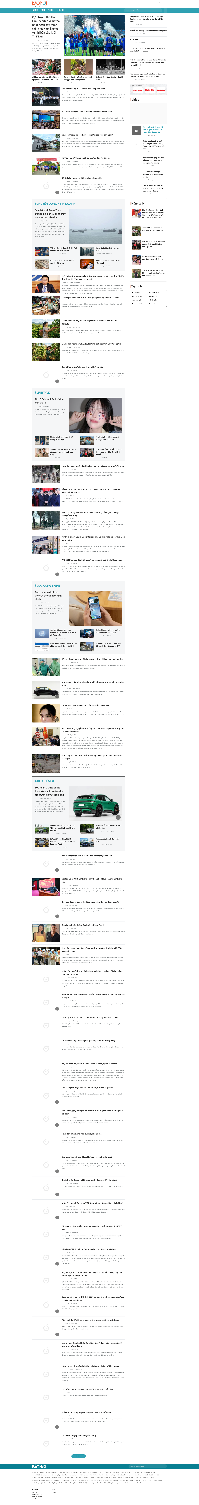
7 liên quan (74, 563)
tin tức (152, 1477)
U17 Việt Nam (84, 1475)
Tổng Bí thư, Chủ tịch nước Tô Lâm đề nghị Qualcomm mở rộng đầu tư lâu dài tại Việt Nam (146, 19)
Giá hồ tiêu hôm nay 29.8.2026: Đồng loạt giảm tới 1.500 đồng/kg (91, 344)
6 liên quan (108, 635)
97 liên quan (139, 24)
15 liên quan (154, 166)
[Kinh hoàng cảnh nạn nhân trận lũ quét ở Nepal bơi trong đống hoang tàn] (136, 130)
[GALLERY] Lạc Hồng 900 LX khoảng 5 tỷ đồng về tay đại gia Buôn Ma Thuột (62, 841)
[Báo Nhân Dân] (132, 42)
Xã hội (72, 1480)
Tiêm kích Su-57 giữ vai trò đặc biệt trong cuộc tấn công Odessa (90, 1320)
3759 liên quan (73, 905)
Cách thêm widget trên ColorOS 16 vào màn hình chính (48, 596)
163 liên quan (48, 221)
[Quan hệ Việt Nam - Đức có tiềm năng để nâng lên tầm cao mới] (46, 1025)
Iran (137, 1477)
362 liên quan (109, 266)
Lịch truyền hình (137, 304)
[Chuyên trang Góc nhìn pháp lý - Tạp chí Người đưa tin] (33, 40)
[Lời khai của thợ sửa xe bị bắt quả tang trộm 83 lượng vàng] (46, 1048)
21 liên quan (75, 138)
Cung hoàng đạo (137, 300)
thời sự (85, 1477)
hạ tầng (113, 1475)
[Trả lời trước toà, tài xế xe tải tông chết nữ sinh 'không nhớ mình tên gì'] (136, 273)
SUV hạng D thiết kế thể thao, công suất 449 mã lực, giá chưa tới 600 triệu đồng (49, 791)
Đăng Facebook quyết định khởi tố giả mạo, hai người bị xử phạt (91, 1366)
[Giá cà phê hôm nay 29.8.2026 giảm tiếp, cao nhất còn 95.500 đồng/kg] (46, 328)
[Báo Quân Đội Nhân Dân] (64, 885)
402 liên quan (74, 1349)
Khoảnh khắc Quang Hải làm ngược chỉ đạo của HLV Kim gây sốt (90, 1180)
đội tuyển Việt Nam (84, 1483)
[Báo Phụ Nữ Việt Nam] (65, 1067)
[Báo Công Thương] (53, 649)
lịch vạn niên (108, 1480)
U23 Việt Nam (153, 1480)
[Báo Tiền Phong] (64, 370)
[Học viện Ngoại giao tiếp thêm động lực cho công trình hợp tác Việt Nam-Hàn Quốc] (46, 956)
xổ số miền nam (135, 1480)
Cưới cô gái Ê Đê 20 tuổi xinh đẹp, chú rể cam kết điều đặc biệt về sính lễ (109, 452)
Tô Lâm (100, 1480)
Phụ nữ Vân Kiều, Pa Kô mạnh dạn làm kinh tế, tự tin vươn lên (89, 1064)
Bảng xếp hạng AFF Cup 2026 (42, 1472)
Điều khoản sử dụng (37, 1494)
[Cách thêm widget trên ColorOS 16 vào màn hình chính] (95, 608)
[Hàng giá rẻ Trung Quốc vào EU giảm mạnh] (87, 264)
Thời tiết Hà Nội (56, 1477)
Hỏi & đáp (134, 40)
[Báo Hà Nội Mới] (37, 221)
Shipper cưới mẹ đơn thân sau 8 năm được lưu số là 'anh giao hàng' (63, 452)
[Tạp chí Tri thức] (36, 406)
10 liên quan (74, 977)
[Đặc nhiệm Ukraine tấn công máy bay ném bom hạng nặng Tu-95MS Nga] (46, 1234)
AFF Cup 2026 (144, 1477)
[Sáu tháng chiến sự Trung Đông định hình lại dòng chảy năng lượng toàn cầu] (95, 226)
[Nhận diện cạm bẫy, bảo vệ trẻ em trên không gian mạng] (87, 633)
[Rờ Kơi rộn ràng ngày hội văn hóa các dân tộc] (46, 186)
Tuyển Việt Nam (128, 1477)
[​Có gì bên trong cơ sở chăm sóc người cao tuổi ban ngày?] (46, 143)
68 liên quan (76, 115)
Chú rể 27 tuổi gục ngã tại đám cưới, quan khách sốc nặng (87, 1389)
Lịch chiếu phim (154, 304)
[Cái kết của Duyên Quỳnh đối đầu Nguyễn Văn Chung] (46, 713)
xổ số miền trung (117, 1477)
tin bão (131, 1472)
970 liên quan (74, 495)
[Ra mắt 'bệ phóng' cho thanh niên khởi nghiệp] (46, 375)
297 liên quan (108, 844)
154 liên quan (77, 1279)
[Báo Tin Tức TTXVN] (51, 254)
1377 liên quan (74, 1232)
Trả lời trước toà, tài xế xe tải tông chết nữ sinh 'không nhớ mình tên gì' (153, 273)
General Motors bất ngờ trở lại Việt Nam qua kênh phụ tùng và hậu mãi (62, 828)
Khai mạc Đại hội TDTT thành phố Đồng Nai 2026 (83, 89)
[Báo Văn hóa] (34, 83)
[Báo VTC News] (64, 762)
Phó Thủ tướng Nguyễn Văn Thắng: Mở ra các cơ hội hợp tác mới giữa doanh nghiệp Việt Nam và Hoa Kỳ (148, 62)
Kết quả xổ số (136, 292)
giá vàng (36, 1483)
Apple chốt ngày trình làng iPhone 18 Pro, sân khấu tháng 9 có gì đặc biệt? (63, 632)
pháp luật (123, 1472)
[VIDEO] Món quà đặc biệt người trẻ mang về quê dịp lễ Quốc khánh (92, 560)
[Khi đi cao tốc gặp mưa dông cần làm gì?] (46, 1443)
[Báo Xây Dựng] (98, 649)
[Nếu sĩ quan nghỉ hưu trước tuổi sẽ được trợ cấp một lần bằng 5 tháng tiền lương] (46, 520)
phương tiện (73, 1483)
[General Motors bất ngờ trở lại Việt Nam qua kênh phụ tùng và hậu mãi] (42, 829)
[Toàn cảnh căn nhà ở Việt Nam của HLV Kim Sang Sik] (136, 231)
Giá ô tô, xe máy (137, 296)
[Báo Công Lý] (63, 1439)
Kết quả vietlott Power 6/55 (125, 1475)
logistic (118, 1483)
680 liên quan (74, 662)
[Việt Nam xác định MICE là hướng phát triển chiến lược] (46, 119)
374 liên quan (73, 1091)
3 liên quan (73, 469)
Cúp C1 (101, 1472)
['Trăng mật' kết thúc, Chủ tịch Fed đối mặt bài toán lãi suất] (42, 251)
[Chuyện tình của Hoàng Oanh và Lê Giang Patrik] (46, 933)
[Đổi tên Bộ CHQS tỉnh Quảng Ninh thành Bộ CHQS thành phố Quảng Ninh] (46, 887)
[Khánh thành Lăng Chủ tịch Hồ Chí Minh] (110, 67)
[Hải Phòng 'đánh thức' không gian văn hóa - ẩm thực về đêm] (46, 1257)
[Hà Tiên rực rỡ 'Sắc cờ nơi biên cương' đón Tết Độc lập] (46, 166)
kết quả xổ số (148, 1472)
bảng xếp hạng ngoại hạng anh (60, 1480)
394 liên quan (76, 1021)
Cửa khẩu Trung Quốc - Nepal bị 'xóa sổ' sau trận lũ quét (87, 1157)
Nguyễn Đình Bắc (97, 1483)
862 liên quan (76, 688)
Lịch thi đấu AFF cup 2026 (41, 1480)
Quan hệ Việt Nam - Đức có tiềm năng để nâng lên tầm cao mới (90, 1018)
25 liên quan (72, 1415)
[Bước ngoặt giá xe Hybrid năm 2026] (87, 842)
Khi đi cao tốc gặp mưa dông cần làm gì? (79, 1436)
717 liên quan (62, 638)
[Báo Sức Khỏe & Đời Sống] (145, 135)
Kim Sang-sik (83, 1472)
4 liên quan (74, 709)
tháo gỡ (47, 1477)
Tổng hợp (54, 1492)
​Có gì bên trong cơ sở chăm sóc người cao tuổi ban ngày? (87, 135)
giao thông (78, 1477)
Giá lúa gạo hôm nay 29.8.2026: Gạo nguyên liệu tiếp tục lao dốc (90, 298)
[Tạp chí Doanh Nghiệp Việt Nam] (64, 689)
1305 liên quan (110, 831)
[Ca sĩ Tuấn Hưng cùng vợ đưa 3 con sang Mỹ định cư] (136, 260)
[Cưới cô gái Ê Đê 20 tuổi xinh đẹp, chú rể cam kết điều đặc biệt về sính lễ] (87, 452)
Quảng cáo (35, 1498)
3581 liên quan (76, 301)
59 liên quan (110, 649)
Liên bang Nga (124, 1480)
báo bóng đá (93, 1472)
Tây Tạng (54, 1483)
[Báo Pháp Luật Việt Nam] (64, 978)
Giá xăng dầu (153, 300)
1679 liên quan (44, 40)
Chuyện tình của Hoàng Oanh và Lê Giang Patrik (83, 925)
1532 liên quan (78, 1369)
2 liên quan (75, 161)
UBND (157, 1475)
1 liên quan (109, 253)
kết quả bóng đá (109, 1483)
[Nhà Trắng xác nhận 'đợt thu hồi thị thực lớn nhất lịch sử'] (46, 1095)
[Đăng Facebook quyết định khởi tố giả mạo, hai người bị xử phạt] (46, 1374)
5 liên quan (64, 649)
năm (160, 1480)
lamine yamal (74, 1475)
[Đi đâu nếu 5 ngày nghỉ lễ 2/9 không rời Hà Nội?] (42, 440)
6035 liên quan (76, 327)
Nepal (116, 1480)
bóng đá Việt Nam (72, 1472)
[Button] (165, 10)
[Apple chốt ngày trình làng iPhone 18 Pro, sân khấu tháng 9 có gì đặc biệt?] (42, 633)
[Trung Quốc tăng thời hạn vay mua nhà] (87, 251)
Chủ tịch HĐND (63, 1483)
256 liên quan (75, 762)
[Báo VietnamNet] (98, 457)
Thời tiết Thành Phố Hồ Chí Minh (99, 1475)
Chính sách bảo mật (37, 1496)
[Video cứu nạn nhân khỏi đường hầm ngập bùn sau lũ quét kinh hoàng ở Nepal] (46, 1002)
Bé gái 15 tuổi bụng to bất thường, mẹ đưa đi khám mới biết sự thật (92, 659)
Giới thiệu (34, 1492)
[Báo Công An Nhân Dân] (65, 1369)
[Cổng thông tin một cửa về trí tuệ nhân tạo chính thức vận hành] (42, 646)
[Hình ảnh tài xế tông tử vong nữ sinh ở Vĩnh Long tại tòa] (136, 175)
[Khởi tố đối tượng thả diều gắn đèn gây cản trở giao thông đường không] (136, 161)
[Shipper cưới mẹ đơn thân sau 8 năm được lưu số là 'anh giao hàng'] (42, 452)
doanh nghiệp (56, 1475)
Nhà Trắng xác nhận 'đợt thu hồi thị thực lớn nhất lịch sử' (87, 1088)
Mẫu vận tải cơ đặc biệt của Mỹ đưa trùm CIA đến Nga (86, 1413)
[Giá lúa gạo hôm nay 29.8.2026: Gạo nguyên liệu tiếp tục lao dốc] (46, 305)
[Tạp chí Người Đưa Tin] (66, 83)
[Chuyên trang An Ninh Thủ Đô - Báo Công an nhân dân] (63, 859)
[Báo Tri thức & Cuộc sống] (53, 847)
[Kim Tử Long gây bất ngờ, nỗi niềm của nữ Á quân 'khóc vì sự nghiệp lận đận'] (46, 1118)
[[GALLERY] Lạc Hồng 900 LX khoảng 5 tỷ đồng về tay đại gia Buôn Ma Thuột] (42, 842)
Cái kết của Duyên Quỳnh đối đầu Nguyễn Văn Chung (85, 705)
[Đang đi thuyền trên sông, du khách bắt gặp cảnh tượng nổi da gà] (78, 67)
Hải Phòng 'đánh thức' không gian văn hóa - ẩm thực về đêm (89, 1249)
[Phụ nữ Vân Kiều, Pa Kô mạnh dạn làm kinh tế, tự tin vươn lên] (46, 1071)
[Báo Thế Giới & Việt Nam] (36, 603)
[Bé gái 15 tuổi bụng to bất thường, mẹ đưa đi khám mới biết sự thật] (46, 667)
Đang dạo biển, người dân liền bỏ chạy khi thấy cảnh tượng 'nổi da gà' (93, 466)
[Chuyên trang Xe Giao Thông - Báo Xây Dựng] (98, 831)
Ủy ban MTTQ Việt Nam (112, 1472)
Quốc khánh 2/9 (45, 1483)
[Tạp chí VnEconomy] (97, 844)
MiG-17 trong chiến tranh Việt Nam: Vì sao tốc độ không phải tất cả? (92, 1203)
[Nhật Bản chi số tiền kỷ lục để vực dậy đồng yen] (42, 264)
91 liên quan (75, 885)
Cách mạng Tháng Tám (58, 1472)
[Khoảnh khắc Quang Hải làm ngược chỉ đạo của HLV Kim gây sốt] (46, 1188)
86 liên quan (151, 180)
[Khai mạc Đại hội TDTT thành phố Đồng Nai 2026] (46, 96)
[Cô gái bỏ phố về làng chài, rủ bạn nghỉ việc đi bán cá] (87, 440)
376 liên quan (73, 519)
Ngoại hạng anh (68, 1477)
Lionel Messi (138, 1475)
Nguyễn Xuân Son (81, 1480)
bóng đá (107, 1477)
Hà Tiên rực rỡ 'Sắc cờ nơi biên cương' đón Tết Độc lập (86, 158)
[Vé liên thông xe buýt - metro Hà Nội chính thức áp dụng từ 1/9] (87, 646)
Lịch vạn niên (153, 296)
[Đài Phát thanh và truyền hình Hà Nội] (98, 635)
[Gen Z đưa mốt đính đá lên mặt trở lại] (95, 415)
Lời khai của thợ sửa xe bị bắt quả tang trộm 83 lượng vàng (88, 1041)
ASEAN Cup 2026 (38, 1477)
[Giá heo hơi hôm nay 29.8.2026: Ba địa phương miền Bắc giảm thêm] (46, 67)
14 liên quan (75, 1044)
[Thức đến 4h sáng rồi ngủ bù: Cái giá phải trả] (46, 1142)
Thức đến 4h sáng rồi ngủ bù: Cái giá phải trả (81, 1134)
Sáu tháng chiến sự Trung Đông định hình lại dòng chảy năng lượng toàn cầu (50, 214)
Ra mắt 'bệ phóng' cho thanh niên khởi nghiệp (82, 367)
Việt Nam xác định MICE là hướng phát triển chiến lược (87, 112)
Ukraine (92, 1477)
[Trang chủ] (39, 4)
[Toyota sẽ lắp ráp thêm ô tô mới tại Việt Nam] (87, 829)
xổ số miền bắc (149, 1475)
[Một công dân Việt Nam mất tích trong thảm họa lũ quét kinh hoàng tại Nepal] (46, 763)
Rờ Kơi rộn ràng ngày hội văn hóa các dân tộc (82, 178)
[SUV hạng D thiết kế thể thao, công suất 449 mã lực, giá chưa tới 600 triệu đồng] (95, 803)
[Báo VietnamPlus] (53, 266)
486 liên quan (75, 92)
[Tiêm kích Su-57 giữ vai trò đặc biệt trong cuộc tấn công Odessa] (46, 1328)
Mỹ (155, 1472)
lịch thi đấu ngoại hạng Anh (42, 1475)
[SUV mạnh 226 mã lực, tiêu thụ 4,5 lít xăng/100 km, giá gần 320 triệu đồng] (46, 690)
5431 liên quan (76, 347)
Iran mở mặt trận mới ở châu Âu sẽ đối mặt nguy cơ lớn (87, 856)
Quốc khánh (100, 1477)
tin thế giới (138, 1472)
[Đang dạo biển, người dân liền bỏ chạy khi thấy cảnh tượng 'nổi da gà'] (46, 474)
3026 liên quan (73, 1323)
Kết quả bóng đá (154, 292)
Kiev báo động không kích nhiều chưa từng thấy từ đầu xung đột (91, 902)
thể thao (64, 1475)
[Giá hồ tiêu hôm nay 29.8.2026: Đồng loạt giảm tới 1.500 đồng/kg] (46, 352)
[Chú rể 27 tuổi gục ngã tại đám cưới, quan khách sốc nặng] (46, 1397)
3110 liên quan (62, 253)
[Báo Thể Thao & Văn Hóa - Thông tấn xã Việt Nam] (63, 496)
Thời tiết (144, 1480)
